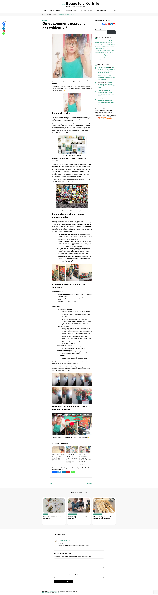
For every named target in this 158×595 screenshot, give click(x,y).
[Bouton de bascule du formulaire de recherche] (115, 10)
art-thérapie (108, 42)
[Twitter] (59, 472)
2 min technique (99, 40)
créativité (100, 48)
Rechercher (98, 29)
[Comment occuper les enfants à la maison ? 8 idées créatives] (85, 449)
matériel (104, 52)
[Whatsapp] (73, 472)
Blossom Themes (45, 592)
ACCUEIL (45, 10)
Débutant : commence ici (101, 10)
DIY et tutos (83, 10)
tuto (105, 58)
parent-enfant (108, 54)
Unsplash (79, 155)
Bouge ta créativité (82, 3)
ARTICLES (52, 10)
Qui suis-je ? (59, 10)
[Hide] (2, 35)
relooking (107, 55)
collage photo (112, 46)
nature (107, 52)
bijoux (100, 44)
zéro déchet (97, 59)
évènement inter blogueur (105, 59)
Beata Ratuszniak (71, 210)
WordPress (57, 592)
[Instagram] (106, 24)
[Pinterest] (68, 472)
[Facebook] (54, 472)
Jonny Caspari (71, 155)
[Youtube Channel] (114, 24)
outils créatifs (99, 54)
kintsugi (97, 52)
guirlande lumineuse (107, 50)
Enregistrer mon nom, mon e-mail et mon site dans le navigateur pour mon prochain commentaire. (76, 574)
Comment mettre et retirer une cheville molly (58, 456)
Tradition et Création (64, 540)
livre (100, 52)
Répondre (62, 548)
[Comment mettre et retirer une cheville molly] (58, 449)
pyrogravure (97, 55)
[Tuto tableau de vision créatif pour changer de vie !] (72, 449)
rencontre (113, 55)
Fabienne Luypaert (103, 67)
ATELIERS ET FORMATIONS (71, 10)
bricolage (104, 44)
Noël (111, 52)
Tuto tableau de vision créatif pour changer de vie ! (71, 457)
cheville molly (106, 46)
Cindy (99, 90)
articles (44, 20)
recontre (102, 55)
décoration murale (99, 50)
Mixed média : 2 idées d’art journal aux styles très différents (106, 77)
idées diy (113, 50)
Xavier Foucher (102, 99)
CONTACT (90, 10)
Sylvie (99, 76)
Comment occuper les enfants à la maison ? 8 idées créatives (85, 457)
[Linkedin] (64, 472)
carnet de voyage (100, 46)
